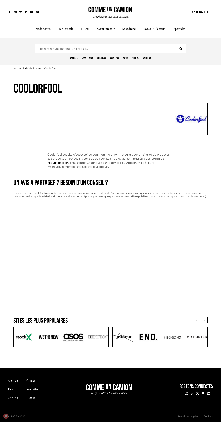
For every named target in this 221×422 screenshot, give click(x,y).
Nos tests (84, 29)
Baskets (74, 57)
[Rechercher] (181, 49)
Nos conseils (66, 29)
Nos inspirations (106, 29)
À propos (13, 380)
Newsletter (203, 12)
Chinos (135, 57)
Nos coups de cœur (154, 29)
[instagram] (15, 12)
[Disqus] (110, 255)
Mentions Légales (188, 416)
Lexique (30, 398)
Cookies (208, 416)
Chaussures (87, 57)
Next (204, 320)
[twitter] (26, 12)
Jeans (125, 57)
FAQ (10, 389)
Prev (196, 320)
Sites (38, 68)
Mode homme (44, 29)
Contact (30, 380)
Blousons (114, 57)
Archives (13, 398)
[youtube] (31, 12)
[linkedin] (37, 12)
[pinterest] (20, 12)
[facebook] (9, 12)
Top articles (178, 29)
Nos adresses (129, 29)
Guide (28, 68)
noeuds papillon (58, 163)
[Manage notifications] (5, 416)
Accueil (17, 68)
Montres (147, 57)
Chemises (101, 57)
